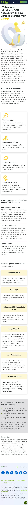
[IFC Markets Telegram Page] (25, 472)
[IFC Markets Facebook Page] (3, 472)
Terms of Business (20, 480)
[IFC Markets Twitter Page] (11, 472)
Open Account (23, 2)
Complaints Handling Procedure (8, 482)
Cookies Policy (11, 480)
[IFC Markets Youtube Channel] (20, 472)
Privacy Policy (4, 480)
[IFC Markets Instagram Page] (7, 472)
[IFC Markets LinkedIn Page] (16, 472)
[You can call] (13, 2)
